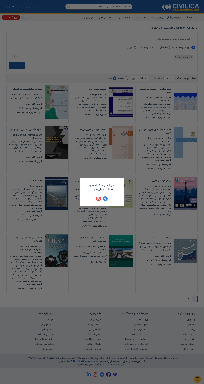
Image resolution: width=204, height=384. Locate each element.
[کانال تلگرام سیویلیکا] (105, 198)
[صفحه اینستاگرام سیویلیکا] (98, 198)
